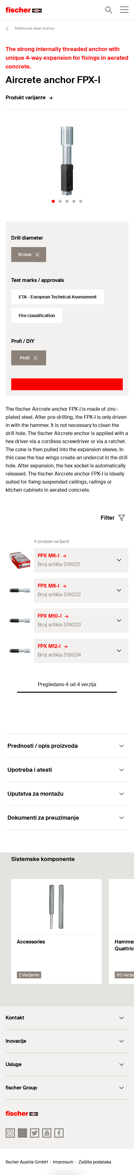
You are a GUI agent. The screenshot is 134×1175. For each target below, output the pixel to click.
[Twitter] (34, 1133)
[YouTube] (46, 1133)
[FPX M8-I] (19, 590)
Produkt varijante (25, 97)
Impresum (63, 1162)
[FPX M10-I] (19, 620)
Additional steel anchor (34, 28)
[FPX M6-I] (19, 560)
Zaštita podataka (95, 1162)
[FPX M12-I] (19, 650)
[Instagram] (10, 1133)
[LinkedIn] (22, 1133)
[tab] (53, 201)
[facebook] (59, 1133)
